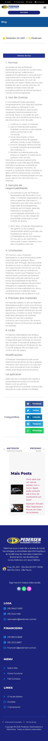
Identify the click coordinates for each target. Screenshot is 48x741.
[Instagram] (29, 589)
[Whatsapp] (24, 589)
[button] (45, 7)
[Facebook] (19, 589)
